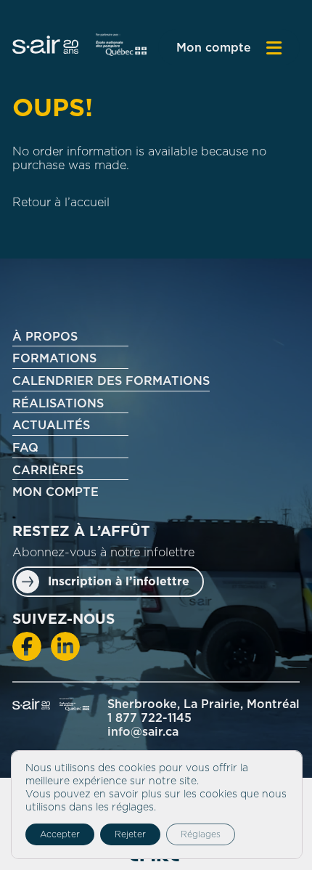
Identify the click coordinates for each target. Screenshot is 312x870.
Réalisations (58, 404)
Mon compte (213, 48)
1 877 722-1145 (149, 718)
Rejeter (130, 834)
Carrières (47, 470)
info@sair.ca (142, 732)
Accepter (60, 834)
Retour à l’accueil (61, 202)
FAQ (25, 448)
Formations (54, 359)
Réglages (201, 834)
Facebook (26, 646)
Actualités (51, 425)
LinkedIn (65, 646)
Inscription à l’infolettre (118, 582)
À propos (45, 337)
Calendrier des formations (111, 381)
